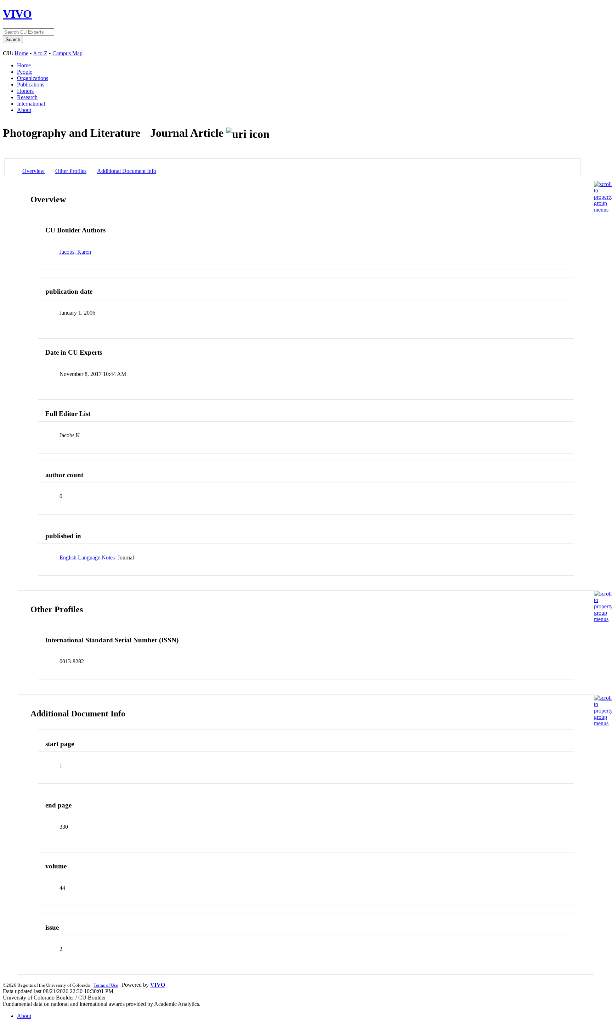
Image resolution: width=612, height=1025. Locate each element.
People (24, 72)
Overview (33, 171)
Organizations (32, 78)
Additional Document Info (126, 171)
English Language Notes (87, 557)
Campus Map (67, 53)
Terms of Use (106, 985)
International (31, 104)
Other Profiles (70, 171)
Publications (30, 84)
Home (21, 53)
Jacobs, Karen (75, 252)
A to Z (40, 53)
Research (27, 97)
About (24, 110)
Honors (25, 91)
